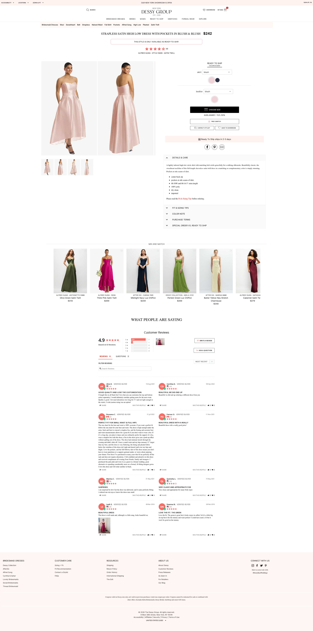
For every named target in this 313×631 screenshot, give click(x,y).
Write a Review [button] (206, 340)
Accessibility (139, 617)
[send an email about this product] (222, 147)
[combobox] (215, 72)
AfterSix (6, 569)
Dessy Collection (9, 565)
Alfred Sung (7, 572)
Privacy (164, 617)
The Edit (110, 579)
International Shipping (115, 576)
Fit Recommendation (63, 569)
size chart (209, 115)
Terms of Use (174, 617)
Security (156, 617)
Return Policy (112, 569)
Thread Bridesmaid (10, 586)
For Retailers (163, 579)
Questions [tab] (121, 356)
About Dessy (163, 565)
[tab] (214, 64)
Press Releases (164, 572)
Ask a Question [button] (205, 350)
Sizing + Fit (59, 565)
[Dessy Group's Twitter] (262, 565)
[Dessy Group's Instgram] (254, 565)
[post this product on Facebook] (207, 147)
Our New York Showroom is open (156, 3)
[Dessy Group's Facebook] (258, 565)
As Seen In (162, 576)
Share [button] (103, 405)
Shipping (110, 565)
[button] (69, 108)
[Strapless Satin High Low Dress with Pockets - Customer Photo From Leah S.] (160, 341)
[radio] (147, 49)
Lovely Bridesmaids (10, 579)
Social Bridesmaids (10, 583)
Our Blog (161, 583)
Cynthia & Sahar (9, 576)
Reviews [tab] (104, 356)
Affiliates (148, 617)
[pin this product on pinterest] (214, 147)
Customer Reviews (165, 569)
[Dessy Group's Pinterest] (267, 565)
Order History (112, 572)
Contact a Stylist (61, 572)
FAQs (57, 576)
